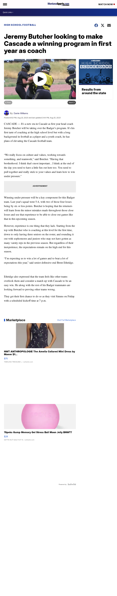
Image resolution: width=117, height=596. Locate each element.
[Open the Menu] (4, 4)
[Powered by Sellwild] (72, 484)
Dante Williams (21, 113)
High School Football (20, 24)
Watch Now (105, 4)
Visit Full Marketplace (66, 320)
